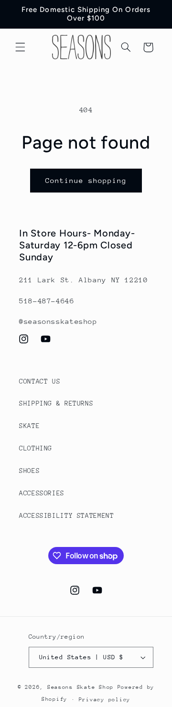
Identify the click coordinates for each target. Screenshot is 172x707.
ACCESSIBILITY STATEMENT (66, 515)
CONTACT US (39, 381)
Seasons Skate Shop (82, 687)
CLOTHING (35, 448)
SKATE (29, 425)
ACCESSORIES (41, 493)
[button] (20, 47)
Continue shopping (86, 180)
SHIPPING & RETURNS (56, 403)
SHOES (29, 470)
